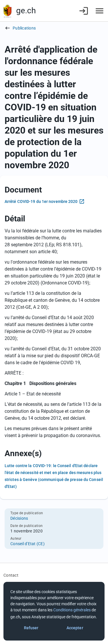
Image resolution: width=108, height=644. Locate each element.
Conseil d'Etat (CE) (27, 543)
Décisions (19, 518)
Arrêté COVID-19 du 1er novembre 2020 (41, 201)
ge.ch (26, 10)
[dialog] (54, 611)
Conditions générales (72, 610)
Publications (24, 28)
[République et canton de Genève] (7, 10)
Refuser (31, 628)
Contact (10, 575)
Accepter (75, 628)
